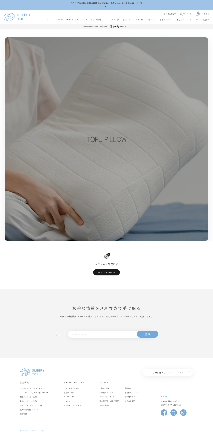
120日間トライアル (106, 392)
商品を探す (171, 14)
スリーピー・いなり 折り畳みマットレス (35, 392)
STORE (84, 19)
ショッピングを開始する (106, 272)
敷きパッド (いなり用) (28, 401)
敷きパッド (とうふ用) (28, 396)
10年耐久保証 (104, 388)
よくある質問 (96, 19)
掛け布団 (23, 413)
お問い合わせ (104, 405)
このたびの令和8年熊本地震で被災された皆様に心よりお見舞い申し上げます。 (106, 5)
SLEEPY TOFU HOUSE (73, 405)
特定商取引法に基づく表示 (109, 401)
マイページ (187, 14)
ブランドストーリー (71, 388)
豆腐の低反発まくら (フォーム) (31, 409)
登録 (147, 334)
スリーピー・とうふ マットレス (32, 388)
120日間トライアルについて (168, 372)
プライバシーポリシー (108, 396)
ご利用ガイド (130, 396)
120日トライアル (72, 19)
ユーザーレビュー (70, 396)
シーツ (192, 19)
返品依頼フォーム (131, 392)
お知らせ (67, 401)
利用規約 (128, 388)
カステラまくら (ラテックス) (31, 405)
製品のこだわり (69, 392)
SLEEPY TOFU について (51, 19)
